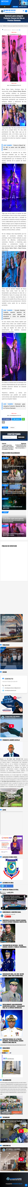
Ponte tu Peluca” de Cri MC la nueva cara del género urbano (14, 147)
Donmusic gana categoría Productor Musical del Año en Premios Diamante (14, 406)
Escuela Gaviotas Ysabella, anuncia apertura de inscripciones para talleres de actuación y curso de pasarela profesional (14, 314)
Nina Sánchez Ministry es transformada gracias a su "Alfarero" (13, 467)
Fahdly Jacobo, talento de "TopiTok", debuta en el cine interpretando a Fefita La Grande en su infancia (13, 480)
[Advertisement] (5, 588)
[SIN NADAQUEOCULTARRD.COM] (14, 1181)
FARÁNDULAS (12, 427)
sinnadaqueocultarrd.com (10, 690)
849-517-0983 (7, 685)
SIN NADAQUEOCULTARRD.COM (17, 1184)
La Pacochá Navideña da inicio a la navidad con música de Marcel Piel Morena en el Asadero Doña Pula (14, 493)
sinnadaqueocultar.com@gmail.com (13, 688)
